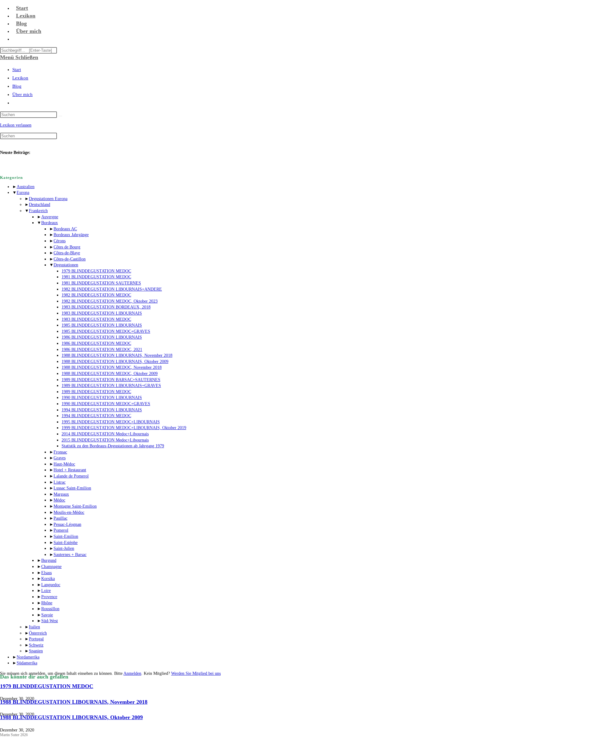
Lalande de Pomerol (71, 476)
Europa (23, 192)
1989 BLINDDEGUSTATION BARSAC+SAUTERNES (111, 379)
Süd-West (49, 620)
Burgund (48, 560)
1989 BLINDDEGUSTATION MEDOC (96, 391)
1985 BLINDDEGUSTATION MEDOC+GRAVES (106, 331)
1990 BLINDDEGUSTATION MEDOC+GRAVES (106, 403)
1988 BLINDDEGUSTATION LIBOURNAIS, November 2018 (117, 355)
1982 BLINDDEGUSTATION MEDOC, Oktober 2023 (110, 301)
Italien (34, 627)
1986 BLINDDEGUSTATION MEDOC (96, 343)
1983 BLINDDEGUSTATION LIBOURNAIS (102, 313)
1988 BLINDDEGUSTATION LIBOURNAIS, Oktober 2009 (115, 361)
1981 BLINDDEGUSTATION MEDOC (96, 277)
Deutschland (39, 204)
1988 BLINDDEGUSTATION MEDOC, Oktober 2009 (110, 373)
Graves (60, 458)
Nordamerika (28, 657)
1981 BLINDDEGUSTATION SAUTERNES (101, 283)
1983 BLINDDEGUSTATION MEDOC (96, 319)
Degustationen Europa (48, 198)
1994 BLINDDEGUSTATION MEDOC (96, 415)
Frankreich (38, 210)
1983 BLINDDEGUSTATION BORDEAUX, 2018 (106, 307)
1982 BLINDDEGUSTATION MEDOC (96, 295)
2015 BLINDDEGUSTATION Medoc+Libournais (105, 440)
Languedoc (50, 584)
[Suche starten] (60, 116)
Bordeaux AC (65, 229)
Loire (46, 590)
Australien (25, 186)
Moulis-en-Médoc (69, 512)
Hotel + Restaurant (70, 470)
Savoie (47, 615)
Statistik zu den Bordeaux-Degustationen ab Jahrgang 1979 (113, 446)
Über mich (22, 94)
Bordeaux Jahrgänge (71, 234)
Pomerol (61, 530)
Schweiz (36, 645)
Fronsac (60, 452)
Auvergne (49, 217)
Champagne (51, 566)
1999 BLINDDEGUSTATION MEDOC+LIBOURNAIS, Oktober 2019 (124, 427)
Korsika (48, 578)
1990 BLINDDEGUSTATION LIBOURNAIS (102, 397)
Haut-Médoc (64, 464)
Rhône (46, 603)
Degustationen (66, 265)
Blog (17, 86)
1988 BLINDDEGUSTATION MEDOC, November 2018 (112, 367)
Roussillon (50, 608)
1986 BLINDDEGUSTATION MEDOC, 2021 (102, 349)
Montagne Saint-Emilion (75, 506)
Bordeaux (49, 222)
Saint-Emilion (66, 536)
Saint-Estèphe (66, 542)
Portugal (36, 639)
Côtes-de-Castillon (70, 259)
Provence (49, 596)
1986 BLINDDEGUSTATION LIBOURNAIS (102, 337)
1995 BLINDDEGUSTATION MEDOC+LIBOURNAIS (111, 422)
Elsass (46, 572)
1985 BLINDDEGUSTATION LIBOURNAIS (102, 325)
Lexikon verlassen (15, 125)
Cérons (60, 241)
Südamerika (27, 663)
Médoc (59, 500)
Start (16, 69)
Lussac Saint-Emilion (72, 488)
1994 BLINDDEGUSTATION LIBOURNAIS (102, 410)
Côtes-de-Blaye (67, 253)
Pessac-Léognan (67, 524)
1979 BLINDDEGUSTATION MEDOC (96, 271)
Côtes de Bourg (67, 247)
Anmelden (132, 673)
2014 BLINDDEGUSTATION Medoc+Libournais (105, 434)
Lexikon (20, 77)
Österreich (38, 633)
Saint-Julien (64, 548)
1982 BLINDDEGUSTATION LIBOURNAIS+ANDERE (112, 289)
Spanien (36, 651)
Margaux (61, 494)
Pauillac (60, 518)
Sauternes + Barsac (70, 554)
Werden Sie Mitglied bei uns (196, 673)
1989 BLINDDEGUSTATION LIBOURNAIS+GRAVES (111, 385)
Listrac (60, 482)
